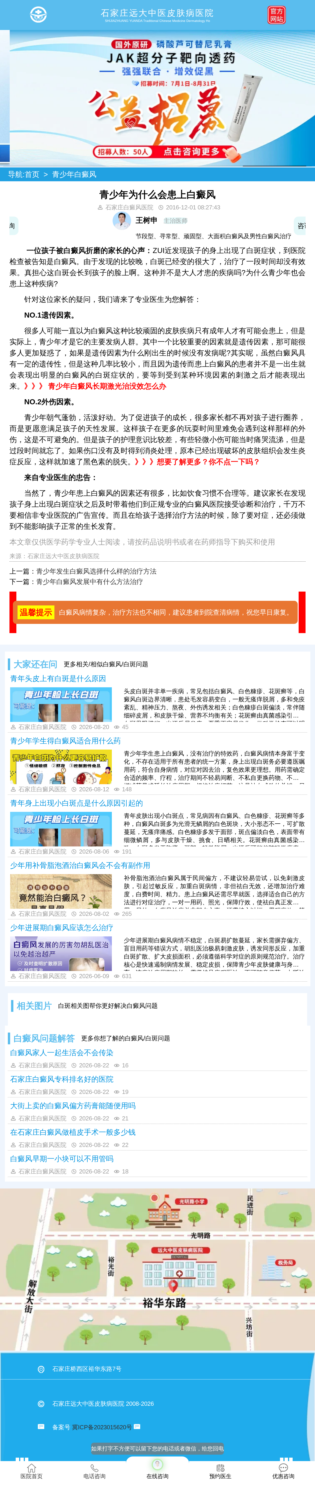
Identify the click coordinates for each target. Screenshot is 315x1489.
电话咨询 (94, 1476)
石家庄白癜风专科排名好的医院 (61, 1079)
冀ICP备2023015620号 (102, 1427)
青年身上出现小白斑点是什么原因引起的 (76, 803)
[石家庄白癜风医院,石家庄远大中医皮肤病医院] (38, 15)
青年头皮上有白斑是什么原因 (58, 678)
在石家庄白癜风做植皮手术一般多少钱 (73, 1132)
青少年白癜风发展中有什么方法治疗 (89, 581)
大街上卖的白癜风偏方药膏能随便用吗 (73, 1106)
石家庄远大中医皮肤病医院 (63, 556)
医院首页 (32, 1476)
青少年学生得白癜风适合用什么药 (65, 741)
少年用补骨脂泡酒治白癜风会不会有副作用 (80, 865)
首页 (32, 174)
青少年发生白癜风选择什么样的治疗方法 (96, 571)
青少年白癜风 (74, 174)
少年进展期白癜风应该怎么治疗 (61, 927)
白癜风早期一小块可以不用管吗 (61, 1159)
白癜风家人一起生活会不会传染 (61, 1052)
